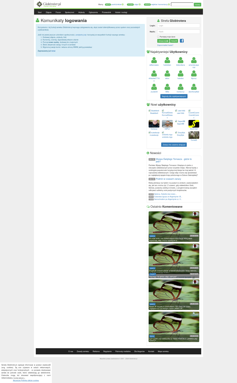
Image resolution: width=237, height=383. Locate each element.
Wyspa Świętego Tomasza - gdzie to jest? (174, 160)
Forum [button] (58, 12)
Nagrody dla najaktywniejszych (174, 96)
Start (40, 12)
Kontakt (151, 351)
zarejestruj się (80, 34)
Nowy (173, 41)
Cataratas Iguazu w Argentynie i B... (168, 196)
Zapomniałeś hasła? (165, 45)
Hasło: (152, 31)
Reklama (96, 351)
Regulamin (107, 351)
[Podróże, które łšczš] (49, 4)
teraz (53, 51)
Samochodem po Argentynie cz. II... (168, 199)
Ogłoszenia (93, 12)
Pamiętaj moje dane (167, 36)
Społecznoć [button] (69, 12)
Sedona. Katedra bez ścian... (165, 194)
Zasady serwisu (83, 351)
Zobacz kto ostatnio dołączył (174, 144)
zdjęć (133, 4)
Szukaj (197, 4)
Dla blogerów (139, 351)
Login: (152, 25)
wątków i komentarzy (156, 4)
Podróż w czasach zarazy (168, 179)
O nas (70, 351)
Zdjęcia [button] (48, 12)
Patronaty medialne (123, 351)
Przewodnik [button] (106, 12)
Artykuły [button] (81, 12)
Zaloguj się (162, 41)
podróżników (114, 4)
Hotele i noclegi (121, 12)
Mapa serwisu (163, 351)
